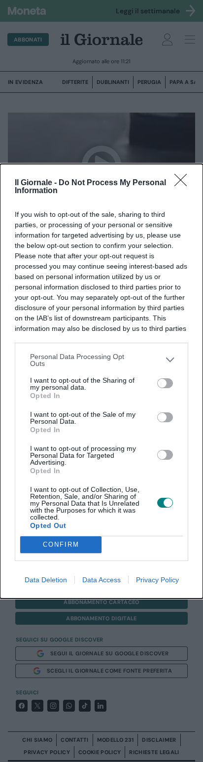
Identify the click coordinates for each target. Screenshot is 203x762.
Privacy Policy (157, 580)
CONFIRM (61, 544)
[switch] (165, 383)
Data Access (101, 580)
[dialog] (101, 381)
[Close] (183, 183)
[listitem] (101, 360)
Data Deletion (46, 580)
